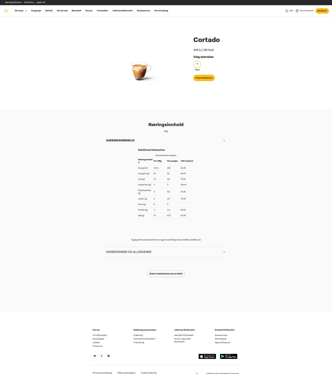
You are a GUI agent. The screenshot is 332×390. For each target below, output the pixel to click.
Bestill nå (322, 11)
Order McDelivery (204, 78)
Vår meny (19, 11)
